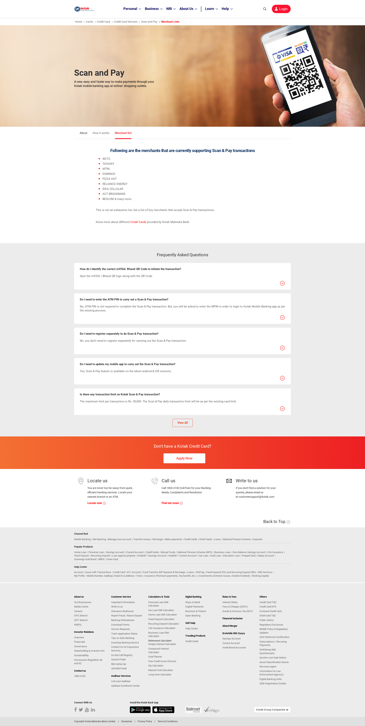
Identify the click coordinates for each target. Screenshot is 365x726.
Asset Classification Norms (274, 662)
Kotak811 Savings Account (151, 555)
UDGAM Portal (119, 668)
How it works (101, 133)
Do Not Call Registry (122, 655)
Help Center (191, 628)
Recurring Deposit (100, 555)
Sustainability (81, 655)
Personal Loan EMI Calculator (158, 604)
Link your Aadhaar (120, 681)
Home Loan (80, 552)
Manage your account (119, 539)
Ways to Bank (192, 602)
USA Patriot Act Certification (274, 637)
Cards (89, 21)
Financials (79, 641)
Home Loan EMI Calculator (162, 614)
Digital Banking (193, 596)
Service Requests (120, 629)
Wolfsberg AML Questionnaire (267, 651)
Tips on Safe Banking (122, 638)
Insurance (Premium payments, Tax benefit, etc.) (170, 575)
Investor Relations (84, 631)
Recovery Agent (267, 666)
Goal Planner (155, 656)
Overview (79, 637)
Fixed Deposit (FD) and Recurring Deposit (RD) (231, 572)
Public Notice (266, 620)
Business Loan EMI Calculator (158, 634)
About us (79, 596)
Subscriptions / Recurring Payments (273, 643)
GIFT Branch (81, 620)
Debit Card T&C (267, 615)
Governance (80, 646)
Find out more (171, 503)
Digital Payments (194, 606)
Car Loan (203, 555)
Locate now (95, 503)
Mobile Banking (82, 539)
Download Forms (120, 624)
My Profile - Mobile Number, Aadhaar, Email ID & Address (104, 575)
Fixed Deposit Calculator (161, 619)
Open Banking (192, 615)
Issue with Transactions (98, 572)
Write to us (117, 606)
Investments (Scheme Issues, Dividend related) (224, 575)
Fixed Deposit (81, 555)
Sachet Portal (118, 659)
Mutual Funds (168, 552)
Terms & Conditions (168, 721)
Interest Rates (230, 602)
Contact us (80, 670)
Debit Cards (205, 539)
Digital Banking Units (270, 679)
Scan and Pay (149, 21)
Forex (139, 575)
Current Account (135, 552)
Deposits (257, 539)
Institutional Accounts (234, 647)
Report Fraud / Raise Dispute (126, 615)
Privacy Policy (145, 721)
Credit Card (103, 21)
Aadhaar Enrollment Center (125, 685)
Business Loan (222, 552)
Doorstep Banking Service (125, 642)
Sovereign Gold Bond (85, 559)
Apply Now (184, 458)
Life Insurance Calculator (161, 628)
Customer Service (121, 596)
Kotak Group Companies (271, 709)
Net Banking (99, 539)
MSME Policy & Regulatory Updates (273, 631)
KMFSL (78, 624)
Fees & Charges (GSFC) (235, 606)
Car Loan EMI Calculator (161, 610)
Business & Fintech (195, 611)
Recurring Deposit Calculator (163, 623)
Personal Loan (96, 552)
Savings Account (115, 552)
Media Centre (81, 606)
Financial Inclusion (232, 618)
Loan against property (123, 555)
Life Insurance (275, 552)
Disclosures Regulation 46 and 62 (88, 661)
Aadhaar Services (121, 675)
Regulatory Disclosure (271, 624)
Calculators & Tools (159, 596)
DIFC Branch (81, 615)
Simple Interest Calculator (162, 644)
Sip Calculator (155, 665)
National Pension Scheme (237, 539)
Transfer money (141, 539)
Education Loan (231, 555)
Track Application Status (124, 633)
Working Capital (260, 575)
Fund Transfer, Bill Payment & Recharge (164, 572)
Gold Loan (215, 555)
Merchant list (123, 133)
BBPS (101, 559)
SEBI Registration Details (272, 683)
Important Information (123, 602)
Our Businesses (82, 602)
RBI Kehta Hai (118, 664)
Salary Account (266, 555)
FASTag (200, 572)
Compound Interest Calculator (158, 650)
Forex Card (112, 559)
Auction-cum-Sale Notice (272, 657)
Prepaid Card (249, 555)
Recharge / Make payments (167, 539)
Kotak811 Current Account (182, 555)
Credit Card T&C (267, 602)
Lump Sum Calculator (159, 674)
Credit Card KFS (267, 606)
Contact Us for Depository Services (125, 649)
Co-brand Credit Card (270, 611)
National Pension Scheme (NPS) (195, 552)
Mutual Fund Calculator (160, 670)
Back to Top (274, 521)
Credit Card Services (125, 21)
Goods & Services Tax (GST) (237, 611)
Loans (217, 539)
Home (78, 21)
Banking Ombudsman (122, 620)
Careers (78, 611)
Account (78, 572)
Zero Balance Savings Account (248, 552)
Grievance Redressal (122, 611)
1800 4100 (79, 676)
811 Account (134, 572)
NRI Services (265, 572)
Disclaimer (126, 721)
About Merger (229, 625)
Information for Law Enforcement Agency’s (271, 673)
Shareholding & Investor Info (89, 650)
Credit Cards (138, 222)
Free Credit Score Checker (162, 661)
